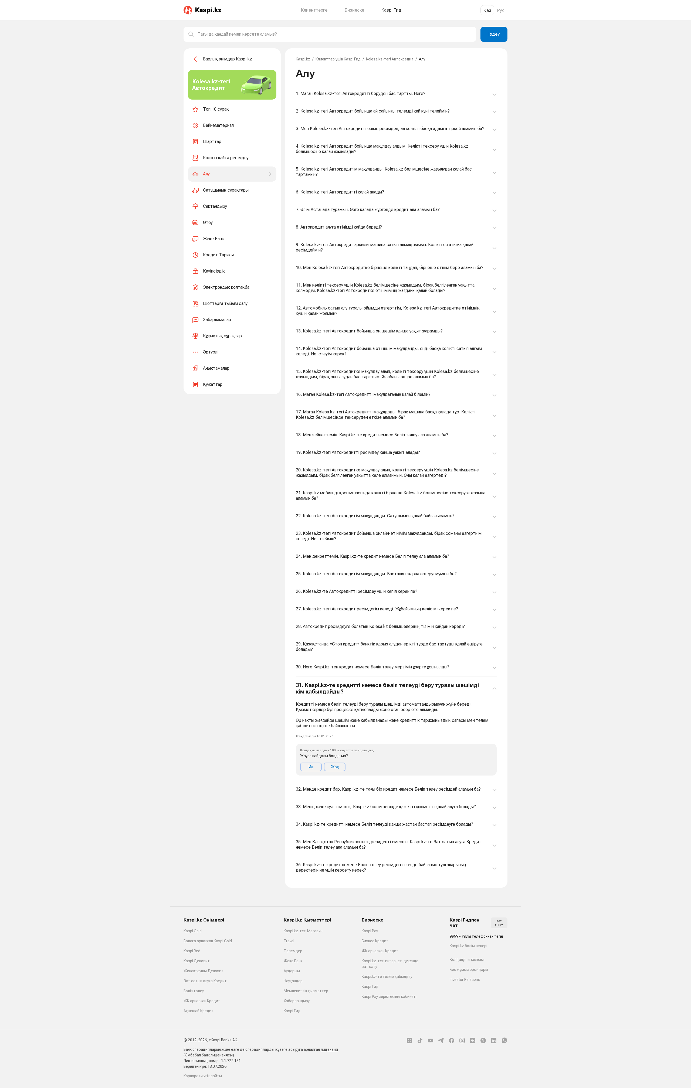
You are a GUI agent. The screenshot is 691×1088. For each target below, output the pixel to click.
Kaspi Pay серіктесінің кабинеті (389, 996)
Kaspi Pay (370, 931)
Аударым (292, 971)
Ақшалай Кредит (199, 1011)
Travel (289, 941)
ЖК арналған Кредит (202, 1001)
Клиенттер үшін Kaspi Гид (338, 59)
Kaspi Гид (292, 1011)
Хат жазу (499, 923)
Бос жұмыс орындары (469, 969)
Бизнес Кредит (375, 941)
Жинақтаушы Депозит (203, 971)
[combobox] (335, 34)
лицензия (329, 1049)
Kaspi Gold (193, 931)
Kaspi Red (192, 951)
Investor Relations (465, 979)
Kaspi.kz (303, 59)
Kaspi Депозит (197, 961)
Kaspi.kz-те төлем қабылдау (387, 976)
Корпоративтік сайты (203, 1076)
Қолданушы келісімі (467, 959)
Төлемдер (293, 951)
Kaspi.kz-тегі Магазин (303, 931)
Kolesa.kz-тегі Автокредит (390, 59)
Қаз (487, 10)
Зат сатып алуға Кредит (205, 981)
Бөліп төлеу (194, 991)
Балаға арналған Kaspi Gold (208, 941)
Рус (500, 10)
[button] (396, 728)
